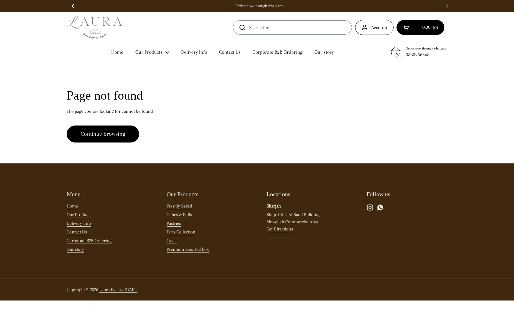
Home (72, 206)
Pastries (174, 223)
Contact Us (77, 232)
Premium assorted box (188, 249)
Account (379, 27)
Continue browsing (103, 134)
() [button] (425, 28)
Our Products (79, 214)
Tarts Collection (181, 232)
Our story (75, 249)
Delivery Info (79, 223)
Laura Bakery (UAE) (118, 289)
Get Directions (280, 229)
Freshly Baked (179, 206)
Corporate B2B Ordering (89, 240)
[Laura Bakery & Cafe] (94, 27)
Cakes (172, 240)
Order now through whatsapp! (260, 6)
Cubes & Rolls (179, 214)
